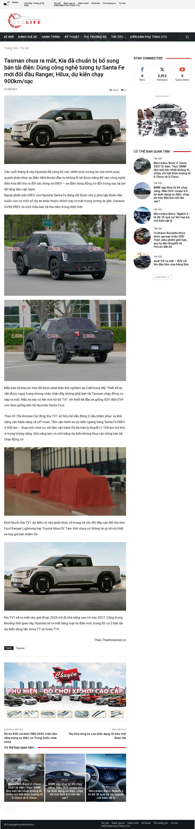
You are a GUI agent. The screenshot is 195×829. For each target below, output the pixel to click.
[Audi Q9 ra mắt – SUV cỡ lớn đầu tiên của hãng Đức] (142, 260)
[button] (187, 37)
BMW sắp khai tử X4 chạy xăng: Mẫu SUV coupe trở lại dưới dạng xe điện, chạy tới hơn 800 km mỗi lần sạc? (65, 791)
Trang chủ (10, 48)
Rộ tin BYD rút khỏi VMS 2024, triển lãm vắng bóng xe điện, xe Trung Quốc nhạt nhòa (30, 738)
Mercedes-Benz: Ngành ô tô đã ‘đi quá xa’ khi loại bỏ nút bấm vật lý (106, 794)
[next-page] (12, 808)
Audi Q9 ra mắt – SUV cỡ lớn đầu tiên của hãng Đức (171, 262)
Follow (162, 67)
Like (142, 67)
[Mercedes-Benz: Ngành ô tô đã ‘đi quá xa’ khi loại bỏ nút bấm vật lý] (106, 778)
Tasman (20, 648)
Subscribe (182, 67)
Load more (161, 276)
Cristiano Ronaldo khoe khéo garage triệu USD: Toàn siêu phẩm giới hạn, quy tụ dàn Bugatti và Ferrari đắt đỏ (170, 239)
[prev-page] (6, 808)
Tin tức (24, 48)
